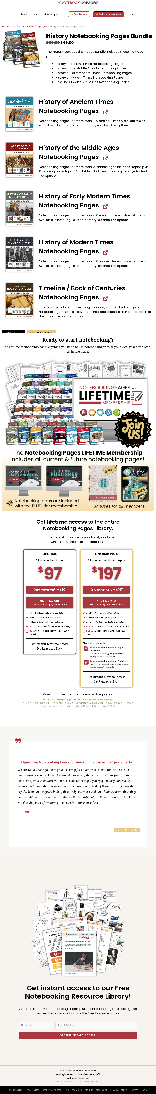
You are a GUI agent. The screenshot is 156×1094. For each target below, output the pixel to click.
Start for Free (16, 1090)
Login (132, 14)
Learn (35, 14)
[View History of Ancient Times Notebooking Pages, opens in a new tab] (104, 112)
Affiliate (89, 1090)
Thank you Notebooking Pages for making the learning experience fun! (78, 762)
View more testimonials (126, 830)
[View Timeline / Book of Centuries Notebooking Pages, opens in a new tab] (104, 298)
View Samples (51, 14)
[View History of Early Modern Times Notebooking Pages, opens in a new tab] (104, 206)
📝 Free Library (79, 14)
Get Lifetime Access (51, 1090)
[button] (19, 114)
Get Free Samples (41, 333)
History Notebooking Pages (33, 26)
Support (134, 1090)
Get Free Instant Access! (78, 1035)
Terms (124, 1090)
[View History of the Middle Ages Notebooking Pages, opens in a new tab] (104, 158)
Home (5, 26)
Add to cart (13, 333)
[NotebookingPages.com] (77, 2)
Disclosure (101, 1090)
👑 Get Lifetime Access (108, 14)
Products (77, 1090)
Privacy (114, 1090)
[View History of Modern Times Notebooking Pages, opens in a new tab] (104, 252)
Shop (13, 26)
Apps (67, 1090)
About (24, 14)
